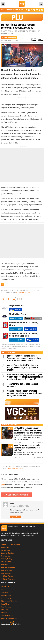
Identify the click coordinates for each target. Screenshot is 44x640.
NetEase (32, 133)
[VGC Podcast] (29, 10)
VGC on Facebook (8, 567)
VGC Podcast (6, 573)
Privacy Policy (6, 559)
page (3, 485)
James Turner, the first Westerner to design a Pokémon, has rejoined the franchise (22, 367)
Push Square (6, 607)
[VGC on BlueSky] (34, 10)
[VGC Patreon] (26, 10)
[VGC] (22, 4)
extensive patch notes (24, 190)
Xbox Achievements (9, 618)
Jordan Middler (37, 40)
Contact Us (5, 556)
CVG (3, 589)
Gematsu (4, 592)
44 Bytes (15, 623)
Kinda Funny (6, 595)
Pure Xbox (5, 604)
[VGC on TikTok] (39, 10)
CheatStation (6, 587)
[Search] (41, 4)
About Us (5, 547)
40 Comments (38, 442)
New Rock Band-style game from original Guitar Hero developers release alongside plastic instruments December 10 (25, 377)
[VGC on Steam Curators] (42, 10)
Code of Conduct (7, 553)
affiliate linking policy (23, 292)
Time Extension (7, 615)
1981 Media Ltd (15, 526)
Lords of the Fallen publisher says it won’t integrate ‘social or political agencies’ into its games (28, 430)
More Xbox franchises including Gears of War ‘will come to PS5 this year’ (27, 448)
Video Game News (10, 37)
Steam (25, 91)
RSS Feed (4, 564)
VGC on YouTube (8, 579)
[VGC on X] (31, 10)
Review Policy (6, 561)
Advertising (5, 550)
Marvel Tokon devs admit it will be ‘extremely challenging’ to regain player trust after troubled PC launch (24, 358)
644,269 (11, 88)
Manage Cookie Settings (10, 544)
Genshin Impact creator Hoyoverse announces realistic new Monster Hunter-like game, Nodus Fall (25, 393)
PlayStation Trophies (9, 601)
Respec (4, 612)
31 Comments (38, 457)
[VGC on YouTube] (37, 10)
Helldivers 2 (24, 108)
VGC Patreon (6, 570)
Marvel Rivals (6, 113)
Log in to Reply (15, 517)
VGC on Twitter (7, 576)
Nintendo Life (6, 598)
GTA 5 (35, 108)
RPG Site (4, 610)
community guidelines (15, 468)
